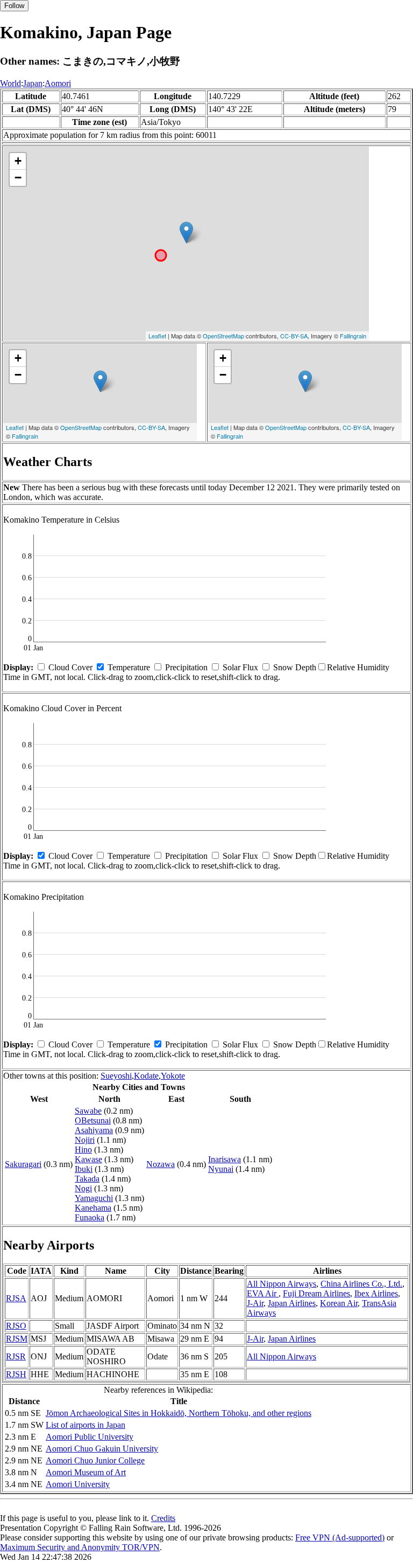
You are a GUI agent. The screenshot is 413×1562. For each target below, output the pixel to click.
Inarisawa (224, 1159)
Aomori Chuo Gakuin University (102, 1448)
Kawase (88, 1159)
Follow (14, 6)
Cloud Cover (70, 667)
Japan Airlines (292, 1303)
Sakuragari (23, 1164)
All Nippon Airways (281, 1283)
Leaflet (157, 335)
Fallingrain (353, 335)
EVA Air (263, 1293)
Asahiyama (94, 1130)
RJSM (16, 1338)
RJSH (16, 1374)
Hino (83, 1149)
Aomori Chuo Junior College (95, 1460)
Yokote (173, 1075)
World (10, 83)
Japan (32, 83)
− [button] (18, 177)
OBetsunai (93, 1120)
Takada (87, 1178)
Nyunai (220, 1169)
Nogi (83, 1188)
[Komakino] (186, 232)
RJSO (16, 1325)
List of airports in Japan (85, 1424)
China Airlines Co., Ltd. (361, 1283)
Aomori (58, 83)
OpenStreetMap (223, 335)
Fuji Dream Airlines (316, 1293)
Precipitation (186, 667)
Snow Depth (294, 667)
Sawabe (88, 1110)
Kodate (146, 1075)
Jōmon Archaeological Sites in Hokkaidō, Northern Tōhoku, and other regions (178, 1413)
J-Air (255, 1303)
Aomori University (78, 1484)
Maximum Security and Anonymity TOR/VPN (80, 1547)
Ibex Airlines (376, 1293)
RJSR (16, 1356)
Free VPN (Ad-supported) (339, 1537)
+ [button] (18, 161)
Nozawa (160, 1164)
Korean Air (339, 1303)
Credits (163, 1518)
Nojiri (85, 1139)
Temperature (129, 667)
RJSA (16, 1298)
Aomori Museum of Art (86, 1472)
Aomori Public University (89, 1436)
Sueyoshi (116, 1075)
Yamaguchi (94, 1198)
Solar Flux (240, 667)
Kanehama (93, 1207)
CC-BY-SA (294, 335)
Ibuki (83, 1169)
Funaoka (89, 1217)
